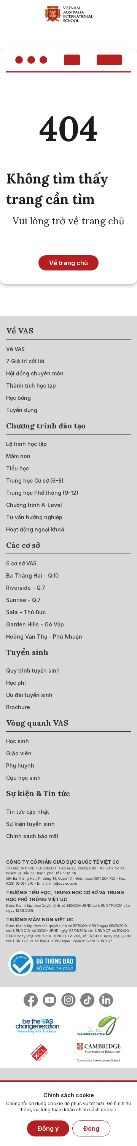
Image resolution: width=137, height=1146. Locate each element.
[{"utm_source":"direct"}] (68, 13)
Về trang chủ (68, 263)
